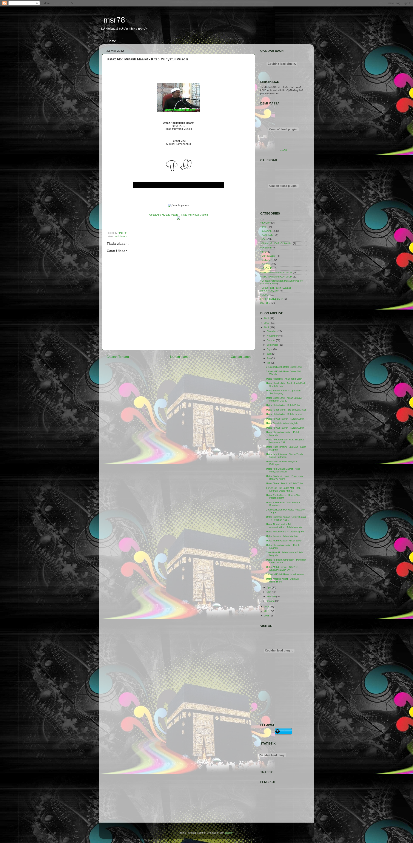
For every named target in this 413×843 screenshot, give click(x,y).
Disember (272, 331)
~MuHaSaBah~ (268, 255)
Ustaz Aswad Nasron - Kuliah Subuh (285, 418)
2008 (267, 615)
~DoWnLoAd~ (267, 235)
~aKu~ (263, 226)
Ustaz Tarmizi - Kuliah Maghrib (282, 423)
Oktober (271, 340)
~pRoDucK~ (266, 268)
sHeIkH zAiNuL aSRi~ (271, 298)
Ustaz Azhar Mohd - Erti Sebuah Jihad (286, 409)
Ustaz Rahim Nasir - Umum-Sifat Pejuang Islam (283, 496)
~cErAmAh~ (121, 236)
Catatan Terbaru (117, 357)
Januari (271, 601)
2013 (267, 323)
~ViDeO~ (265, 294)
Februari (271, 596)
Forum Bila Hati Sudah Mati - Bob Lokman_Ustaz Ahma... (283, 489)
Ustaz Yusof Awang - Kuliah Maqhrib (285, 531)
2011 (267, 606)
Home (111, 41)
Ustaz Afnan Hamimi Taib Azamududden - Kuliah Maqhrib (284, 525)
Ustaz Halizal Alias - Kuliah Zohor (283, 405)
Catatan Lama (241, 357)
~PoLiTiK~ (265, 264)
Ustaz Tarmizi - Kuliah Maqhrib (282, 536)
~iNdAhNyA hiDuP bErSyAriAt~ (276, 243)
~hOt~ (263, 239)
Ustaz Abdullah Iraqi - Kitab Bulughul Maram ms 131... (285, 441)
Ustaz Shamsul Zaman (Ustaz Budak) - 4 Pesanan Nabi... (286, 518)
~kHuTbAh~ (266, 247)
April (269, 587)
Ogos (270, 349)
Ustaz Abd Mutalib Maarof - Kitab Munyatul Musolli (283, 470)
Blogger (229, 832)
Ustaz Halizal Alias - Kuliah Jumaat (284, 414)
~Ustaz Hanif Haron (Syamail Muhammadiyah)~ (275, 289)
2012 (267, 327)
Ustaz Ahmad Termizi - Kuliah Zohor (285, 483)
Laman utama (180, 357)
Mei (269, 363)
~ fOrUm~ (265, 222)
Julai (269, 354)
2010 (267, 611)
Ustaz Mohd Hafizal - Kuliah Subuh (284, 540)
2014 (267, 318)
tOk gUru (265, 303)
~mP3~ (264, 251)
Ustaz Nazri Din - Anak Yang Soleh (284, 378)
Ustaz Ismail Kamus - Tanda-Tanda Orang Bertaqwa (284, 455)
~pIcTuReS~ (266, 260)
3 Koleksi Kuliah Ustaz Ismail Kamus (285, 574)
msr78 (283, 150)
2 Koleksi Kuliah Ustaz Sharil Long (284, 367)
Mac (269, 592)
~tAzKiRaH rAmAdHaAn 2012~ (276, 272)
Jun (269, 358)
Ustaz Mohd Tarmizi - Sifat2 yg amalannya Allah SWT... (282, 568)
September (273, 344)
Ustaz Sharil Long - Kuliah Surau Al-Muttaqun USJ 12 (284, 399)
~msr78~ (114, 19)
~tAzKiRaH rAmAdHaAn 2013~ (276, 276)
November (272, 335)
